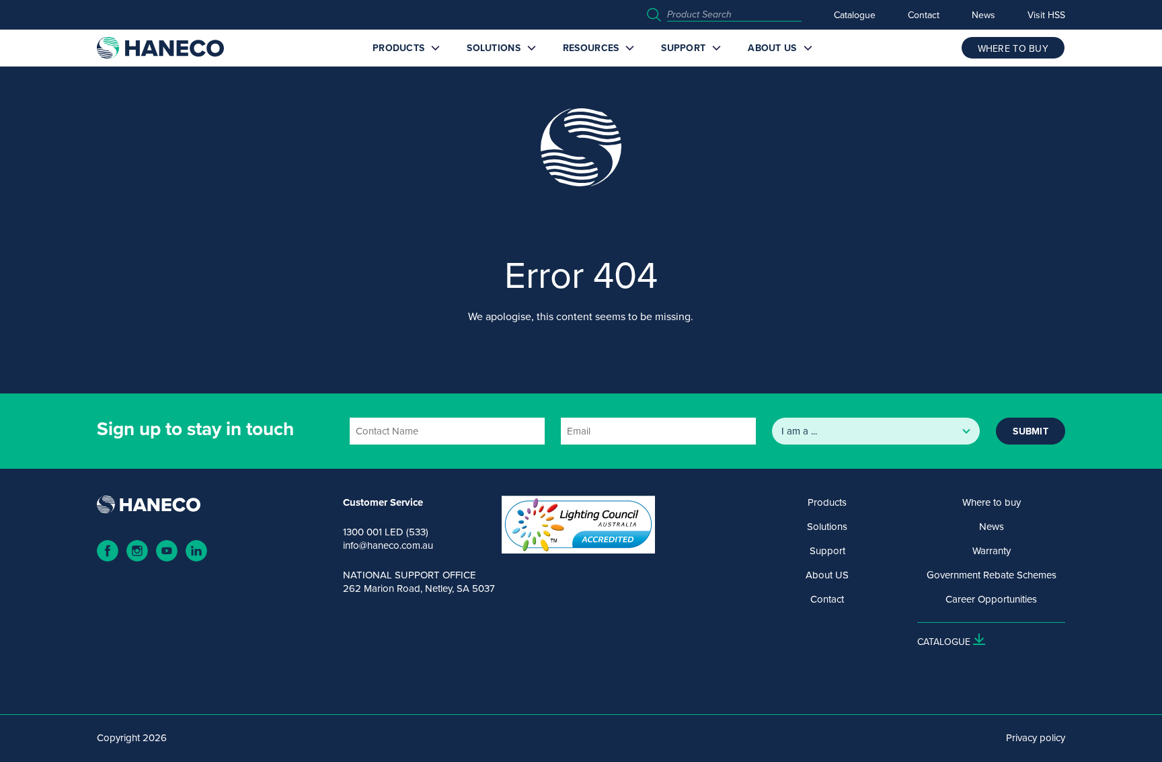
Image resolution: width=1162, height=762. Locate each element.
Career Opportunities (991, 599)
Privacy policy (1035, 738)
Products (398, 47)
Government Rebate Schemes (991, 575)
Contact (923, 15)
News (983, 15)
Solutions (493, 47)
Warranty (991, 551)
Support (683, 47)
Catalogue (855, 15)
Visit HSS (1046, 15)
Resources (591, 47)
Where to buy (991, 502)
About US (772, 47)
